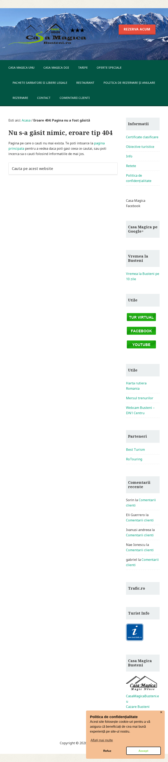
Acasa (26, 120)
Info (129, 156)
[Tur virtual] (141, 321)
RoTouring (134, 459)
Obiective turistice (140, 146)
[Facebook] (141, 335)
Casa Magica (48, 34)
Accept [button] (143, 750)
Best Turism (135, 449)
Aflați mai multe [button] (102, 740)
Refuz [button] (107, 750)
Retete (131, 166)
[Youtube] (141, 349)
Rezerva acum (82, 9)
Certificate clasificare (142, 137)
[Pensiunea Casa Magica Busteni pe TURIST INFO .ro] (134, 640)
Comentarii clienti (140, 520)
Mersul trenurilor (139, 398)
